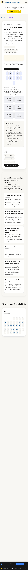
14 (11, 325)
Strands (5, 17)
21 (11, 329)
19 (5, 329)
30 (17, 332)
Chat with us (20, 564)
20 (8, 329)
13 (8, 325)
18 (22, 325)
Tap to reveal (9, 99)
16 (17, 325)
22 (14, 329)
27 (8, 332)
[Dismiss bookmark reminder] (26, 568)
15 (14, 325)
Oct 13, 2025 (9, 162)
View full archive (11, 165)
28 (11, 332)
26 (5, 332)
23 (17, 329)
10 (19, 322)
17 (19, 325)
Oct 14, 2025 (9, 158)
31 (19, 332)
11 (22, 322)
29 (14, 332)
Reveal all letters (11, 69)
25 (22, 329)
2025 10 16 (11, 17)
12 (5, 325)
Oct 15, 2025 (9, 155)
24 (20, 329)
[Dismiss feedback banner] (26, 564)
